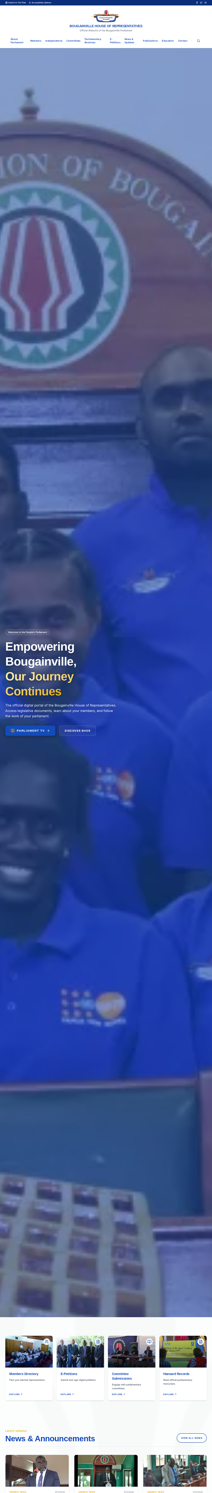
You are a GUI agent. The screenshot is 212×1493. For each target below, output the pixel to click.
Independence (53, 40)
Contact (182, 40)
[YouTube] (205, 2)
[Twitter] (201, 2)
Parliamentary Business (93, 41)
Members (35, 40)
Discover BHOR (77, 730)
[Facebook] (197, 2)
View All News (191, 1438)
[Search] (198, 41)
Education (168, 40)
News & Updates (129, 41)
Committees (73, 40)
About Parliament (17, 41)
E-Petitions (115, 41)
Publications (150, 40)
